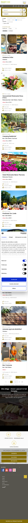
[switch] (24, 265)
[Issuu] (14, 470)
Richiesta (14, 461)
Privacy (3, 479)
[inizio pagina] (25, 476)
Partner (3, 476)
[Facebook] (2, 470)
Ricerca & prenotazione (14, 521)
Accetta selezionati (14, 284)
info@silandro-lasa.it (19, 438)
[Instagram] (10, 470)
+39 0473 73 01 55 (8, 438)
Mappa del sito (4, 481)
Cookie (3, 483)
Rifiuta (14, 288)
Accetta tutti (14, 279)
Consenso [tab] (4, 237)
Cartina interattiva (14, 446)
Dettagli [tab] (11, 237)
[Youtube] (6, 470)
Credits (3, 478)
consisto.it (4, 487)
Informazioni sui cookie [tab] (20, 237)
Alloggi (14, 457)
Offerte (14, 453)
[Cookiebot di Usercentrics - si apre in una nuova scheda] (20, 233)
